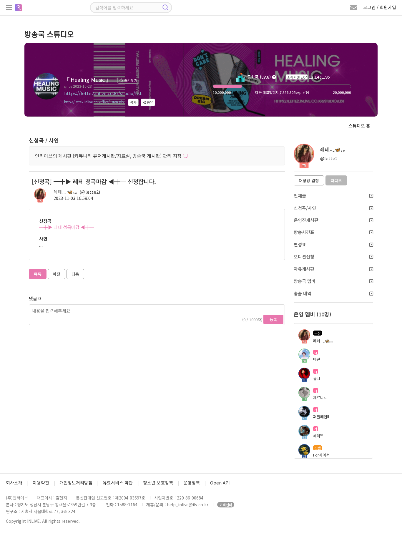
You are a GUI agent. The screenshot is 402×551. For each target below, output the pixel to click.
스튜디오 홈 (359, 125)
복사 (133, 102)
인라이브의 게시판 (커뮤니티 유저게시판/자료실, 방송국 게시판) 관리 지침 (109, 155)
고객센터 (225, 504)
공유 (149, 102)
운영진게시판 (306, 220)
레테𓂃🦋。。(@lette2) (77, 192)
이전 (56, 274)
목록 (37, 274)
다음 (75, 274)
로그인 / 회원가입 (379, 7)
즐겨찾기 (130, 80)
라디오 (336, 180)
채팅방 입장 (309, 180)
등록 (273, 319)
